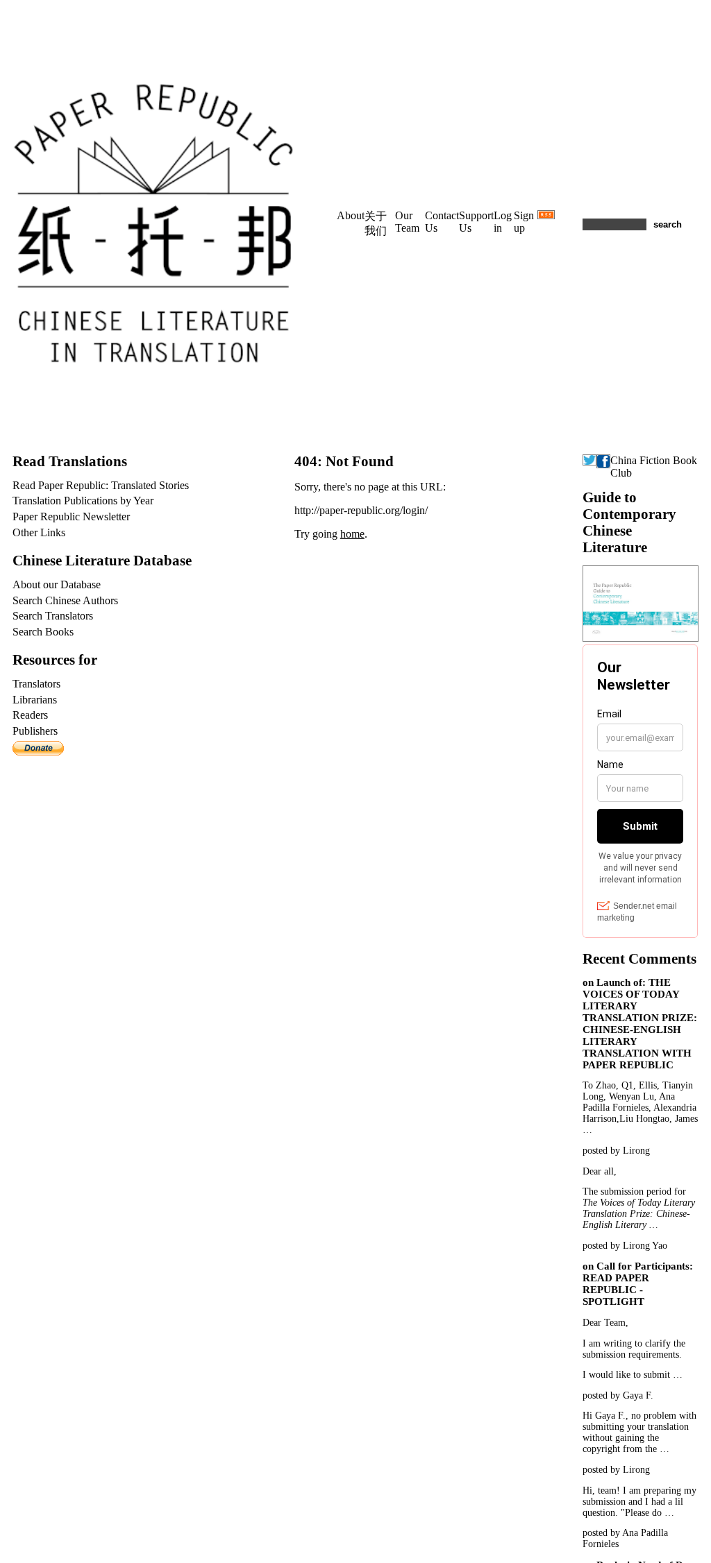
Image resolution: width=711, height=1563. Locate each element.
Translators (36, 684)
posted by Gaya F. (618, 1395)
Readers (30, 715)
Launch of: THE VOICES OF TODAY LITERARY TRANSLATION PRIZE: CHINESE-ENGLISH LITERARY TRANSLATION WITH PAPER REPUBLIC (640, 1023)
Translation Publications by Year (82, 500)
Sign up (524, 222)
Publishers (35, 731)
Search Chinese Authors (65, 600)
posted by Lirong (616, 1150)
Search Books (43, 632)
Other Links (38, 532)
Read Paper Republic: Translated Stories (100, 485)
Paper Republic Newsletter (71, 516)
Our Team (407, 222)
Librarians (34, 700)
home (352, 534)
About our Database (56, 584)
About (351, 215)
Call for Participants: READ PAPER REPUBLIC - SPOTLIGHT (638, 1284)
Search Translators (52, 616)
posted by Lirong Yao (625, 1245)
